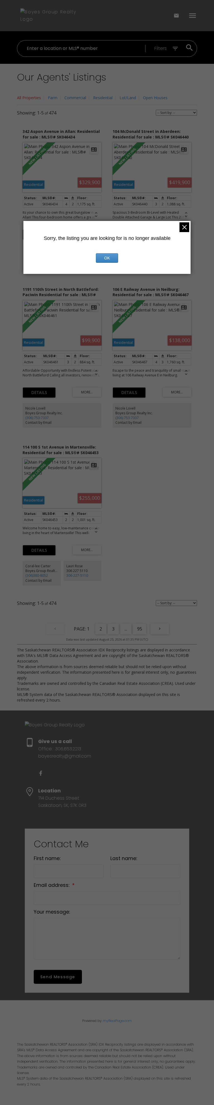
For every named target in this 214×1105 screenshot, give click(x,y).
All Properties (29, 97)
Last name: (123, 858)
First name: (47, 858)
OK (107, 258)
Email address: (52, 885)
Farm (52, 97)
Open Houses (155, 97)
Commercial (75, 97)
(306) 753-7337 (37, 417)
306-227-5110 (77, 575)
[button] (40, 773)
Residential (103, 97)
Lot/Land (128, 97)
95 (139, 629)
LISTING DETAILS (39, 393)
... (126, 629)
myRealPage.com (117, 1020)
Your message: (52, 912)
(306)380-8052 (36, 575)
